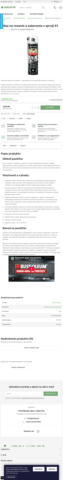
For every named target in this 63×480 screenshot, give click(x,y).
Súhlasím (52, 469)
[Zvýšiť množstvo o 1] (38, 107)
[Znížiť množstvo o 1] (32, 107)
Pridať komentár (18, 367)
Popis (4, 145)
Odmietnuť (38, 469)
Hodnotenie (13, 145)
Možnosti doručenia (56, 100)
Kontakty (18, 1)
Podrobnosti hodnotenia (27, 29)
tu (17, 473)
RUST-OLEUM (31, 114)
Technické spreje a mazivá (52, 307)
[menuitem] (8, 14)
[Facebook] (38, 431)
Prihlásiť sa (51, 393)
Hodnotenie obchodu (7, 1)
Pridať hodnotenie (31, 348)
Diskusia (22, 145)
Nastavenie (11, 477)
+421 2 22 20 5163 (55, 7)
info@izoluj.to (33, 418)
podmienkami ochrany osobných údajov (33, 398)
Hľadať (43, 7)
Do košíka (50, 107)
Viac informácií (14, 93)
